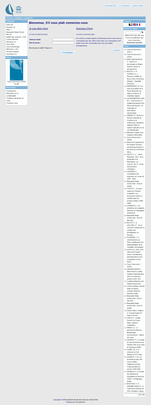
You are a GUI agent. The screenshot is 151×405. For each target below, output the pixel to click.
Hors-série (10, 44)
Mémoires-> (10, 49)
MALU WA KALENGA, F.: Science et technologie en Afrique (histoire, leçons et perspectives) (135, 64)
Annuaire (9, 27)
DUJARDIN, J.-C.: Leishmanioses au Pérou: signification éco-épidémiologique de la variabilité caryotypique (135, 242)
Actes (8, 25)
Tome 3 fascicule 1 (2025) (16, 82)
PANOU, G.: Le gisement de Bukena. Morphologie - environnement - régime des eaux (135, 332)
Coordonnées (11, 91)
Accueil (10, 18)
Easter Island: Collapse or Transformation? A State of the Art (135, 313)
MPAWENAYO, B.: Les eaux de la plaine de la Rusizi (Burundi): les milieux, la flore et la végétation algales (135, 91)
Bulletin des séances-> (14, 37)
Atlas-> (8, 29)
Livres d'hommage (12, 47)
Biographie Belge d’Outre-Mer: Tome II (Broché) (134, 298)
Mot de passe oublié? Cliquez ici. (40, 48)
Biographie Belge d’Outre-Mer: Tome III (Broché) (134, 218)
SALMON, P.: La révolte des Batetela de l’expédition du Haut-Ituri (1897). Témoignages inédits (135, 376)
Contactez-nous (12, 103)
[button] (109, 5)
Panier (126, 46)
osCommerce (80, 402)
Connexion (28, 18)
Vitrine (8, 57)
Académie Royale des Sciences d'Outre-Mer (82, 400)
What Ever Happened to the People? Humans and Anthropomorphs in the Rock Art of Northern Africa (135, 147)
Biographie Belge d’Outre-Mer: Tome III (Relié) (134, 183)
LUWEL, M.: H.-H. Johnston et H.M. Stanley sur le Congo (134, 352)
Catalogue (18, 18)
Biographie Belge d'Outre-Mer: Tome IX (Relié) (134, 305)
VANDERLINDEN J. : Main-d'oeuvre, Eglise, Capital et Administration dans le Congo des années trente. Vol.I (135, 274)
